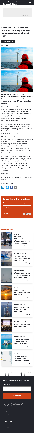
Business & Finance (8, 41)
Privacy (5, 411)
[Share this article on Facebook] (11, 187)
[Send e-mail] (17, 404)
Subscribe (10, 208)
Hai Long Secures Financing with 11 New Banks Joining (22, 258)
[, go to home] (9, 3)
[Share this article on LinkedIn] (2, 187)
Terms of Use (6, 415)
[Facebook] (24, 214)
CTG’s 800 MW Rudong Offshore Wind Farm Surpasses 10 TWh (22, 341)
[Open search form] (26, 2)
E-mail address (7, 384)
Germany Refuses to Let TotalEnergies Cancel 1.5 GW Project (21, 358)
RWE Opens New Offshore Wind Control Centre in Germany (22, 241)
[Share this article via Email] (15, 187)
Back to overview (8, 21)
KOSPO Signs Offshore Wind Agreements (22, 325)
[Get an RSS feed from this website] (21, 404)
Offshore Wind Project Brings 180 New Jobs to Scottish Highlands (22, 275)
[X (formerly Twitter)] (27, 214)
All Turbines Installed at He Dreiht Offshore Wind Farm (21, 309)
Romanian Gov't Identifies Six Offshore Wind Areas (22, 292)
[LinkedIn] (29, 214)
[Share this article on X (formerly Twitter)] (7, 187)
